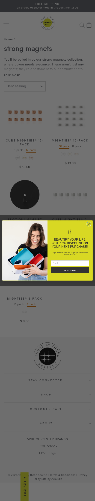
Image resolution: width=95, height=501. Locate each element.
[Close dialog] (89, 224)
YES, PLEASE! (70, 270)
